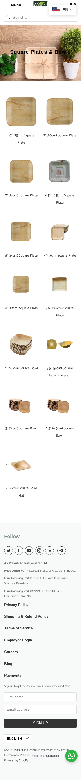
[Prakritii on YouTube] (30, 551)
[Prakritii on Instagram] (40, 551)
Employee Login (18, 640)
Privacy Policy (16, 605)
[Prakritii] (40, 4)
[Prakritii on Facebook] (20, 551)
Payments (12, 675)
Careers (11, 652)
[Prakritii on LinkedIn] (50, 551)
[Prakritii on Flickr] (56, 551)
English (15, 738)
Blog (8, 664)
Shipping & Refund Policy (26, 616)
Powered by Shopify (16, 760)
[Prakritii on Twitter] (9, 551)
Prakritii (18, 750)
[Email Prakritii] (62, 551)
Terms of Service (18, 628)
